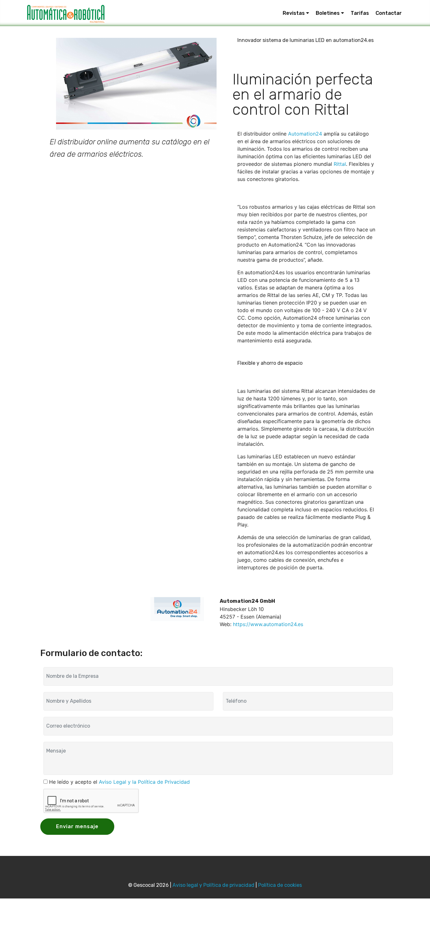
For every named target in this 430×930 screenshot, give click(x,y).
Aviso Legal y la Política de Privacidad (144, 782)
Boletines (328, 13)
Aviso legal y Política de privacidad (213, 885)
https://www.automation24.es (268, 624)
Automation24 (305, 134)
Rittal (340, 164)
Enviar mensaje (77, 826)
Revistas (294, 13)
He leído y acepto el (119, 782)
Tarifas (360, 13)
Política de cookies (280, 885)
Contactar (389, 13)
